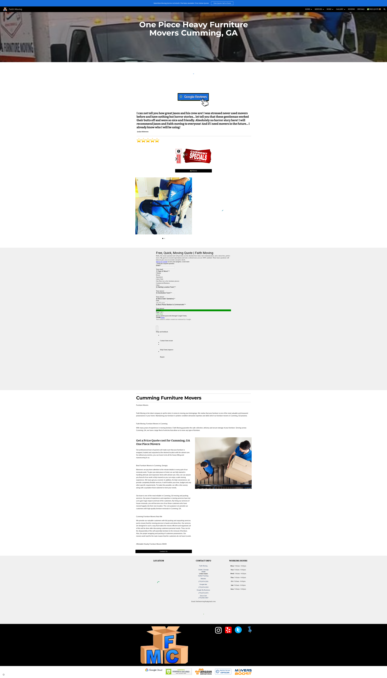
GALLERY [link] (339, 9)
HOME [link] (307, 9)
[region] (193, 3)
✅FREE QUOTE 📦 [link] (374, 9)
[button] (384, 9)
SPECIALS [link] (360, 9)
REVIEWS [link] (351, 9)
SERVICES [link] (318, 9)
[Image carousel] (163, 208)
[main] (193, 29)
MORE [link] (329, 9)
